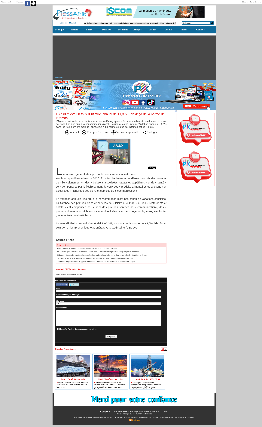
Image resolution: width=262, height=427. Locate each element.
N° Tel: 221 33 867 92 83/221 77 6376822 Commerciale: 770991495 (137, 417)
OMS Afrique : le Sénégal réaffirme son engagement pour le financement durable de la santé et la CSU (95, 258)
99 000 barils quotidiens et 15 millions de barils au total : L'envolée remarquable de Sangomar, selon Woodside (98, 252)
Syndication (136, 420)
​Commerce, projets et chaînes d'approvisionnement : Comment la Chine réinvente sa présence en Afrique (96, 262)
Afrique (137, 29)
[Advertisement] (135, 54)
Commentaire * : (62, 308)
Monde (152, 29)
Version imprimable (127, 132)
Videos (183, 29)
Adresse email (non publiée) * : (68, 295)
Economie (123, 29)
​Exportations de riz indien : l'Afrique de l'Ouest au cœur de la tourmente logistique (87, 249)
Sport (89, 29)
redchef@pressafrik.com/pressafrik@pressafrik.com (177, 417)
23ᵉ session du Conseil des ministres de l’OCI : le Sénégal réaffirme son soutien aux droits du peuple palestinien (106, 23)
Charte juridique (123, 414)
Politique (59, 29)
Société (74, 29)
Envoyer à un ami (97, 132)
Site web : (60, 301)
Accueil (74, 132)
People (168, 29)
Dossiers (106, 29)
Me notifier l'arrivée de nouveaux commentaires (77, 329)
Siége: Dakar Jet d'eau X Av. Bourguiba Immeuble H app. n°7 (94, 417)
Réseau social (6, 2)
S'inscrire (245, 2)
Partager (151, 132)
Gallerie (200, 29)
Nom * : (59, 288)
